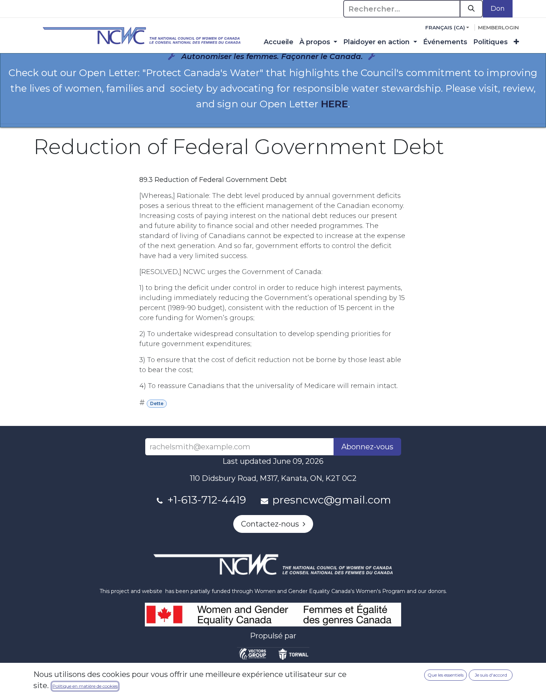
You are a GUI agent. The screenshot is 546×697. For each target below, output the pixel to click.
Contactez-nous (272, 524)
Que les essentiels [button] (446, 675)
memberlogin (498, 27)
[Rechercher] (471, 8)
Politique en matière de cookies (85, 686)
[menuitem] (278, 42)
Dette (156, 403)
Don (498, 8)
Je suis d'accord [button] (491, 675)
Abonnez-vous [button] (367, 446)
